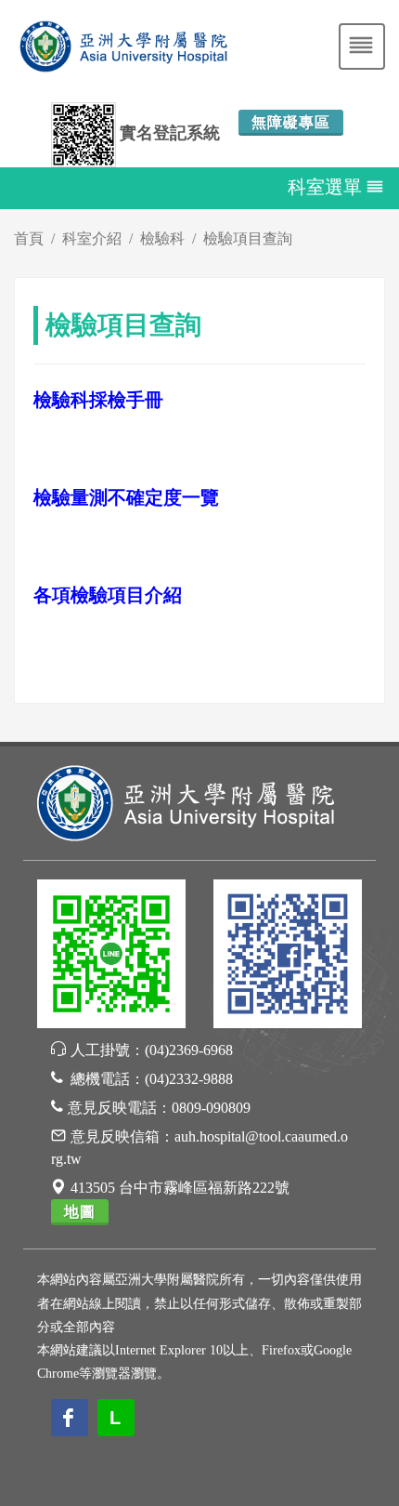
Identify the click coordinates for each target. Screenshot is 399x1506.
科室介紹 (92, 238)
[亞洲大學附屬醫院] (185, 802)
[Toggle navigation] (362, 46)
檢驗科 (162, 238)
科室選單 (325, 187)
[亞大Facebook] (287, 957)
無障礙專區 (290, 122)
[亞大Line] (111, 957)
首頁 (29, 238)
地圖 (80, 1212)
